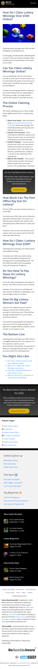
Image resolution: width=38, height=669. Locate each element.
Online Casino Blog (10, 442)
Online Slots (8, 429)
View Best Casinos (19, 190)
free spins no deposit (9, 619)
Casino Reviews (9, 439)
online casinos (20, 617)
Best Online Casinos (11, 426)
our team (11, 614)
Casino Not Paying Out (12, 497)
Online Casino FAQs (11, 467)
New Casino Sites (10, 445)
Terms (18, 592)
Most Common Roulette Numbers (16, 501)
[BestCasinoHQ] (7, 3)
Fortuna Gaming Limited (23, 663)
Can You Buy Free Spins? (12, 486)
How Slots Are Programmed (14, 504)
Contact (30, 592)
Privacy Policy (10, 592)
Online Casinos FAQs (11, 432)
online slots (29, 607)
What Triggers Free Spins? (13, 483)
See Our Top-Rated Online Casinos (18, 172)
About (24, 592)
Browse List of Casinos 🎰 (19, 411)
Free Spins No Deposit (12, 435)
